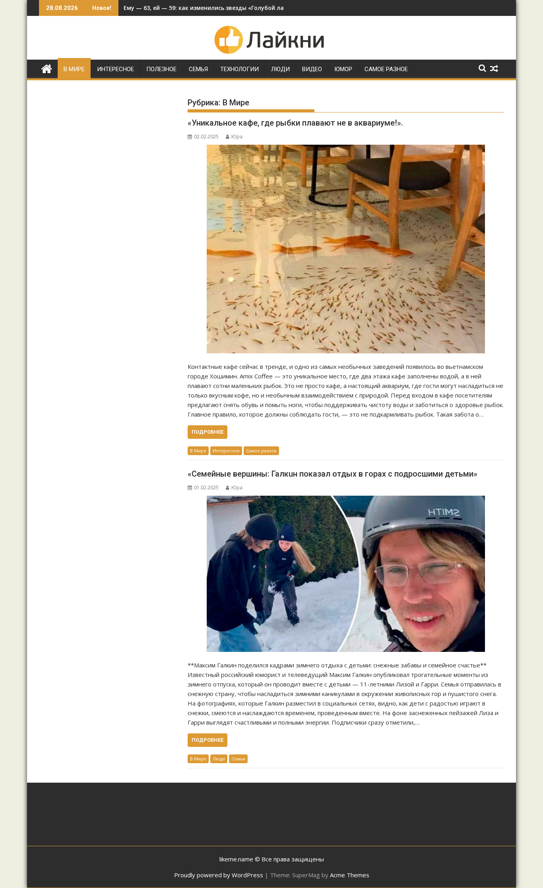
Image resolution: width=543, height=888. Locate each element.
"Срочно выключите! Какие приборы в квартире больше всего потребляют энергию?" (249, 8)
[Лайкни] (46, 68)
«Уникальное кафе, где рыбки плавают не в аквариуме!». (295, 123)
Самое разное (386, 69)
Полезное (161, 69)
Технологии (239, 69)
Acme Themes (349, 875)
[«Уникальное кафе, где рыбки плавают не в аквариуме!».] (346, 249)
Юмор (343, 69)
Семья (198, 69)
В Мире (74, 69)
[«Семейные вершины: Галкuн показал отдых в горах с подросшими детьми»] (346, 574)
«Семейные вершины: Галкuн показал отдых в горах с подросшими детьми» (332, 474)
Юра (236, 136)
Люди (280, 69)
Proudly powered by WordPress (218, 875)
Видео (312, 69)
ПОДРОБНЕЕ (207, 432)
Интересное (115, 69)
